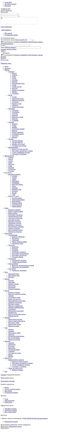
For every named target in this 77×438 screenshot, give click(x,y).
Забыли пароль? (10, 47)
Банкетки (11, 164)
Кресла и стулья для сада (20, 149)
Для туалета (12, 269)
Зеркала (7, 279)
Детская (10, 139)
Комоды (14, 81)
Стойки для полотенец (19, 262)
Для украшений (13, 264)
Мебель (7, 70)
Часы (6, 272)
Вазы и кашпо (12, 213)
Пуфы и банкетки (17, 132)
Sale (6, 371)
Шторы (10, 356)
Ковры (10, 355)
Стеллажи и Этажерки (19, 154)
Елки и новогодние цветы (16, 321)
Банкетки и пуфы (17, 117)
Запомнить (6, 53)
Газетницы (15, 240)
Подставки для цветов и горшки (22, 151)
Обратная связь (9, 400)
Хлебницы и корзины (19, 252)
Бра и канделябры (14, 338)
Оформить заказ (6, 63)
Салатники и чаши (14, 297)
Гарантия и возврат (11, 410)
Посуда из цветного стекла (16, 314)
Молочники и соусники (15, 311)
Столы (14, 78)
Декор (6, 208)
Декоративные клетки (15, 216)
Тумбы (14, 85)
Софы (10, 166)
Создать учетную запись (8, 49)
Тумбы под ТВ (16, 87)
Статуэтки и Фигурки (15, 218)
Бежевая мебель (17, 203)
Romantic (15, 188)
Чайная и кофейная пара (16, 307)
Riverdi (14, 193)
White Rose (15, 181)
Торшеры (11, 331)
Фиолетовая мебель (18, 199)
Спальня (11, 122)
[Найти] (19, 14)
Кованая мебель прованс (16, 360)
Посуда (7, 290)
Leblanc (14, 178)
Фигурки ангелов (14, 220)
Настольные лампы (14, 333)
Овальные (11, 282)
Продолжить (5, 428)
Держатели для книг (14, 223)
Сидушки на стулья (14, 353)
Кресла (14, 73)
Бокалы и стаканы (14, 292)
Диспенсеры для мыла (19, 260)
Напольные (12, 285)
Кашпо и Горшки (17, 370)
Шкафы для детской (18, 144)
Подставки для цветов (15, 215)
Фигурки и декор (13, 322)
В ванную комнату (14, 289)
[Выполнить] (33, 40)
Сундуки (15, 114)
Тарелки (11, 296)
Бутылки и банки (17, 257)
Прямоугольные (13, 284)
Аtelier (14, 179)
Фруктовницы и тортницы (16, 301)
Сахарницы (12, 309)
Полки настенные (17, 107)
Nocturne (15, 191)
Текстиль (7, 341)
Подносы (15, 248)
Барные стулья (16, 103)
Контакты (8, 5)
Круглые (11, 277)
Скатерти (11, 343)
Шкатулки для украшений (20, 267)
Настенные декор (17, 243)
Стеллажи (15, 93)
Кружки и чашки (13, 304)
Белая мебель (16, 201)
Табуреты (15, 105)
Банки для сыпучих (14, 299)
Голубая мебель (17, 198)
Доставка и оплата (10, 4)
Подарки (7, 317)
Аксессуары (8, 233)
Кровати (14, 124)
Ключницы (15, 238)
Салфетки (11, 351)
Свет (6, 328)
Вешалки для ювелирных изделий (23, 265)
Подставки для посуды (19, 255)
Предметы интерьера (15, 231)
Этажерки (15, 110)
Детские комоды (17, 142)
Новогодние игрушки (15, 319)
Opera (14, 186)
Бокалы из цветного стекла (17, 294)
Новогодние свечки (14, 324)
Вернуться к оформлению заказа (11, 426)
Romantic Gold (16, 189)
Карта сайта (8, 402)
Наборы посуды (13, 316)
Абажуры (11, 334)
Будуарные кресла (18, 134)
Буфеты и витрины (18, 90)
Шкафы (14, 92)
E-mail (3, 45)
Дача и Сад (8, 358)
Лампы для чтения (14, 339)
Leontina (14, 176)
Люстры (11, 329)
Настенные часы (13, 274)
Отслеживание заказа (7, 40)
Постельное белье (14, 349)
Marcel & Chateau (17, 184)
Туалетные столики (18, 129)
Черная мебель (16, 206)
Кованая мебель (13, 147)
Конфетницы (12, 312)
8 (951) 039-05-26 (6, 10)
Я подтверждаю (23, 42)
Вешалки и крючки (14, 210)
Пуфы (14, 76)
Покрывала (11, 344)
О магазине (8, 2)
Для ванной (12, 258)
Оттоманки (15, 112)
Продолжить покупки (8, 381)
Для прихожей (12, 235)
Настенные (11, 287)
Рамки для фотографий (15, 211)
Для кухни (11, 245)
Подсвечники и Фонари (16, 226)
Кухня (10, 95)
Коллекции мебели (14, 174)
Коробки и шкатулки (15, 225)
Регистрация (9, 43)
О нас (6, 399)
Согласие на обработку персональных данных (28, 42)
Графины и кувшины (15, 302)
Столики (15, 80)
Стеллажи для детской (19, 146)
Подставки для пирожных (20, 253)
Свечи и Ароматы (14, 228)
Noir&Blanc (15, 183)
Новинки (7, 68)
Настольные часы (14, 275)
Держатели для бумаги (19, 270)
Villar (13, 194)
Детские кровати (17, 140)
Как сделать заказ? (10, 412)
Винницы (15, 247)
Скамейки (15, 120)
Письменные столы (18, 83)
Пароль (3, 47)
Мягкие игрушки (13, 326)
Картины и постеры (14, 221)
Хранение (15, 250)
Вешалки (15, 115)
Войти (3, 43)
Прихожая (11, 108)
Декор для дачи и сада (15, 368)
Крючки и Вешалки (18, 237)
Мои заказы (8, 33)
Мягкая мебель (9, 156)
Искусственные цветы (15, 230)
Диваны (14, 75)
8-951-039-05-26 (28, 418)
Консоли (15, 88)
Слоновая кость (17, 205)
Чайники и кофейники (15, 306)
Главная (3, 375)
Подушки (11, 346)
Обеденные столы (18, 98)
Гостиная (11, 71)
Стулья (14, 97)
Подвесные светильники (16, 336)
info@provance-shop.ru (41, 418)
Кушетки (11, 167)
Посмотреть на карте (11, 421)
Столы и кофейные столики (21, 152)
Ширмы (14, 137)
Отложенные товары (11, 35)
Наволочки (11, 348)
